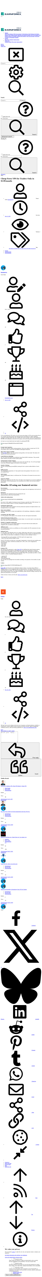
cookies (13, 1251)
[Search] (16, 79)
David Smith (7, 788)
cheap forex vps (18, 248)
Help (6, 1165)
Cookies (37, 1144)
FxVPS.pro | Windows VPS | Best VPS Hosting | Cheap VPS (14, 786)
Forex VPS (19, 549)
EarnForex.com (8, 1166)
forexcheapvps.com (9, 397)
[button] (1, 16)
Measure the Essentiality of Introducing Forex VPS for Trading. (14, 889)
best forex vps (12, 248)
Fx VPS (5, 452)
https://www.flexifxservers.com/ (30, 727)
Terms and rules (8, 1163)
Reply (2, 577)
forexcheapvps (10, 199)
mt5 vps (34, 248)
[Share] (20, 416)
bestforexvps (3, 852)
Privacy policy (8, 1164)
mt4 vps (30, 248)
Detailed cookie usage (17, 1272)
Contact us (7, 1162)
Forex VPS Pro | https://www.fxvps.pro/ (9, 863)
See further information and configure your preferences (16, 1255)
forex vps (24, 248)
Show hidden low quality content (7, 730)
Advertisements (8, 790)
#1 (5, 433)
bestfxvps (7, 839)
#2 (5, 723)
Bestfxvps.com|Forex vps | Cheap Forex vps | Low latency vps (14, 837)
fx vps (27, 248)
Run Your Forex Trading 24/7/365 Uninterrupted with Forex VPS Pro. (15, 811)
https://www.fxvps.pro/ (22, 574)
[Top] (20, 1182)
